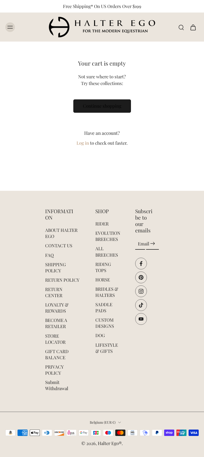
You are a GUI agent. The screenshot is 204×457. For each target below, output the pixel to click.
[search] (181, 27)
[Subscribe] (152, 243)
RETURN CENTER (53, 292)
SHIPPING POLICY (55, 267)
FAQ (49, 255)
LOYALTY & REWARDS (57, 308)
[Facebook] (141, 263)
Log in (82, 143)
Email (143, 243)
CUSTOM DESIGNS (104, 323)
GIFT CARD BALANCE (57, 354)
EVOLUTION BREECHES (107, 236)
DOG (100, 335)
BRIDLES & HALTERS (106, 292)
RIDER (102, 224)
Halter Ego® (110, 443)
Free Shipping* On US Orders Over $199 (102, 6)
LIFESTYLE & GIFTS (106, 348)
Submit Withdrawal (56, 385)
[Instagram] (141, 291)
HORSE (102, 279)
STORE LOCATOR (55, 339)
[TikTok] (141, 305)
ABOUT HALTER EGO (61, 233)
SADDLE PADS (103, 307)
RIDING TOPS (103, 267)
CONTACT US (58, 245)
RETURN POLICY (62, 280)
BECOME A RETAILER (56, 323)
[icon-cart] (193, 27)
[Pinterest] (141, 277)
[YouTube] (141, 319)
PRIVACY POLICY (54, 370)
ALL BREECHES (106, 251)
